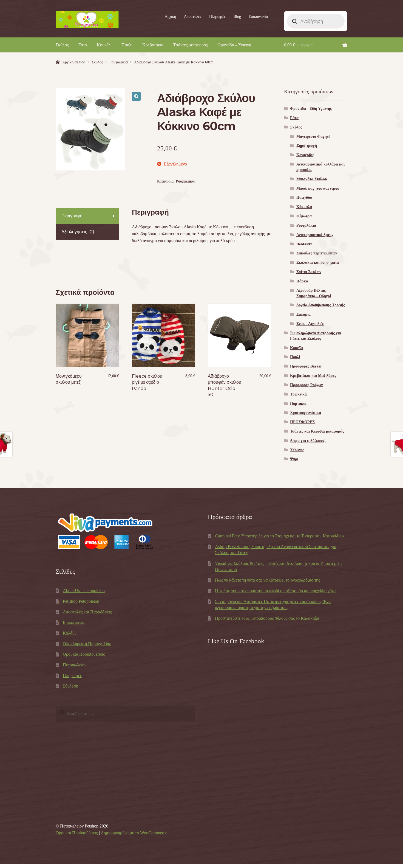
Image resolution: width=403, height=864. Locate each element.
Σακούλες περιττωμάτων (316, 253)
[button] (136, 96)
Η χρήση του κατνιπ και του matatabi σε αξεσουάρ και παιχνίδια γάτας (276, 590)
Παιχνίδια (304, 197)
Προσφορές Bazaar (306, 366)
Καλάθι (69, 633)
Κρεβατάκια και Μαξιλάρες (313, 376)
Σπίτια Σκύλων (308, 272)
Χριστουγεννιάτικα (305, 413)
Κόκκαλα (304, 207)
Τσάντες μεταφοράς (190, 45)
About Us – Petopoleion (84, 590)
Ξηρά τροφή (306, 146)
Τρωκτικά (298, 394)
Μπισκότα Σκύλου (311, 179)
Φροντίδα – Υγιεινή (234, 45)
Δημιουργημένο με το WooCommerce (134, 833)
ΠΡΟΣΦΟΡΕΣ (302, 422)
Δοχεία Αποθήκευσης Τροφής (320, 305)
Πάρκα (302, 281)
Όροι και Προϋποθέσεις (84, 654)
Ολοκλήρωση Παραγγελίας (87, 643)
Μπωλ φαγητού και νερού (317, 188)
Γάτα (82, 45)
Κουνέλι (104, 45)
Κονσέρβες (305, 155)
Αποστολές (193, 17)
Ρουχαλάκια (118, 62)
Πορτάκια (298, 404)
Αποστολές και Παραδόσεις (87, 612)
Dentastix (304, 244)
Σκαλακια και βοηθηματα (317, 262)
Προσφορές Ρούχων (306, 385)
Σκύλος (62, 45)
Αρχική (170, 17)
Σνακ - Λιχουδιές (310, 324)
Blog (237, 17)
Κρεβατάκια (152, 45)
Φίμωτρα (304, 216)
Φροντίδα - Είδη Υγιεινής (311, 108)
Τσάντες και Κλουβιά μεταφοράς (317, 431)
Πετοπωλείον (74, 665)
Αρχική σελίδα (73, 62)
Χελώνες (297, 450)
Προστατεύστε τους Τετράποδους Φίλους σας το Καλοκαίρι (267, 618)
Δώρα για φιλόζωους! (308, 441)
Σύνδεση (70, 686)
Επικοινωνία (258, 17)
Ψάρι (294, 459)
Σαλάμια (303, 314)
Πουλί (126, 45)
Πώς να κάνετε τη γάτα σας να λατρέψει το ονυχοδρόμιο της (267, 580)
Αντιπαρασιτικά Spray (314, 235)
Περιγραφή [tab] (72, 215)
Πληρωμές (217, 17)
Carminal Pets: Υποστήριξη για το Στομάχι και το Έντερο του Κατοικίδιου (279, 536)
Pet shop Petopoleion (81, 601)
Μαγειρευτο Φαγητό (313, 136)
